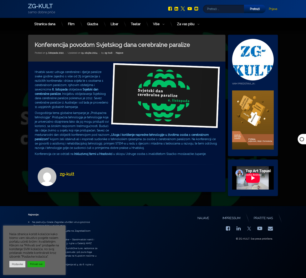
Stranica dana (44, 24)
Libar (114, 24)
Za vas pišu (185, 24)
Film (71, 24)
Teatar (136, 24)
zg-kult (108, 53)
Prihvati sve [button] (36, 264)
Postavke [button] (17, 264)
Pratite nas (263, 218)
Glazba (92, 24)
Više (156, 24)
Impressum (231, 218)
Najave (119, 53)
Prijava (273, 9)
